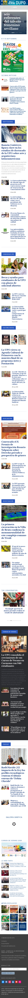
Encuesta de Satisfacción (8, 946)
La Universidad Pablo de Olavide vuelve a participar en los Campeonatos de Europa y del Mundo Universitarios (19, 313)
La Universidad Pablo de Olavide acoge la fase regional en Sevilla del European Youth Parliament (18, 880)
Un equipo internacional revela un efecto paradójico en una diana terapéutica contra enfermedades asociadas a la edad (19, 569)
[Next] (25, 604)
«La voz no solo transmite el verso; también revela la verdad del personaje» (18, 704)
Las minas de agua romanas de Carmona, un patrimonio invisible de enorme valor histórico (18, 692)
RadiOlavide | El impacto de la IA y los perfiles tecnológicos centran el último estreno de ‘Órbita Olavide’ (13, 774)
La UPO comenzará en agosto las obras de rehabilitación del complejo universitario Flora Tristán (17, 100)
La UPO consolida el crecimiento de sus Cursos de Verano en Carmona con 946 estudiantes (12, 660)
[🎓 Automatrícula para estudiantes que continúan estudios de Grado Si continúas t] (14, 918)
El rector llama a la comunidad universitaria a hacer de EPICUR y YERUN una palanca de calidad (18, 217)
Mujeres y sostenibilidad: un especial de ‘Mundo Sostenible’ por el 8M (18, 803)
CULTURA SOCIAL (8, 327)
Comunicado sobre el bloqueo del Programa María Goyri (17, 79)
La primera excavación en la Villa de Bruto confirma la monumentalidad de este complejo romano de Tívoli (13, 531)
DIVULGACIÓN (7, 418)
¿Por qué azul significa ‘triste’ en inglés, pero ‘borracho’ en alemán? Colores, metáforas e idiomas (14, 614)
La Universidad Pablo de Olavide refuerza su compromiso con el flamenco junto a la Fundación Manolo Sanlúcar (19, 397)
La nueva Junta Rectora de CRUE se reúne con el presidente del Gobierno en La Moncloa (17, 201)
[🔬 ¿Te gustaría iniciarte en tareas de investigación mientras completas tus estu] (14, 926)
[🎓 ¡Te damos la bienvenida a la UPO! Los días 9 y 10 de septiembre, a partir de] (5, 918)
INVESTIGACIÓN (8, 501)
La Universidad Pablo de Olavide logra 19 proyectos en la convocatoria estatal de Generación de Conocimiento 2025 (18, 185)
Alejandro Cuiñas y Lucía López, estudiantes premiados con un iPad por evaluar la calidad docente (18, 888)
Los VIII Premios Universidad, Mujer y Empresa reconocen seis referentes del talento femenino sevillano (18, 111)
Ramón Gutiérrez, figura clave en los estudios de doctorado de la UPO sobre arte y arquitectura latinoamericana (13, 152)
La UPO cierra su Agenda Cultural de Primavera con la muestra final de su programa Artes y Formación (12, 357)
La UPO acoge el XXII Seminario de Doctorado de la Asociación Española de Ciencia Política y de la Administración (19, 470)
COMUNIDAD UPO (8, 254)
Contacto (4, 941)
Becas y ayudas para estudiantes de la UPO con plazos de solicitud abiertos (13, 281)
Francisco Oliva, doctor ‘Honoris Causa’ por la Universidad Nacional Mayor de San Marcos (18, 873)
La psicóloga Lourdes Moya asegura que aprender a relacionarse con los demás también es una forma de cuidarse (18, 717)
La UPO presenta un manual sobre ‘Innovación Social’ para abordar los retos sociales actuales (19, 488)
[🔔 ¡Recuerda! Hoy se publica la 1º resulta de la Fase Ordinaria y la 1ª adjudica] (22, 918)
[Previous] (2, 604)
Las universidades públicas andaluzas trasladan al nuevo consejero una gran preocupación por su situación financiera (18, 234)
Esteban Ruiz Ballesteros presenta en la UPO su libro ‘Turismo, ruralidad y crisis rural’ (18, 865)
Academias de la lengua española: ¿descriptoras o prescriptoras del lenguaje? (17, 894)
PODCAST (6, 744)
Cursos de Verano (9, 631)
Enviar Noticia (5, 943)
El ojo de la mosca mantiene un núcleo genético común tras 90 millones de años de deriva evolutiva (19, 551)
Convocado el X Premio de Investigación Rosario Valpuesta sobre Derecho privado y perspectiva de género (18, 89)
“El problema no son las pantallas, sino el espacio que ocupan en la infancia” (18, 729)
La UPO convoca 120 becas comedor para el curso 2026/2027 (19, 296)
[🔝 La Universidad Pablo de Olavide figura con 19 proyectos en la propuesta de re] (5, 926)
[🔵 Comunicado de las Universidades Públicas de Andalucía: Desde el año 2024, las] (22, 926)
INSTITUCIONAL (8, 121)
